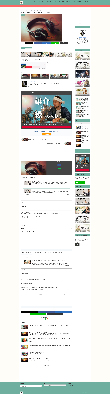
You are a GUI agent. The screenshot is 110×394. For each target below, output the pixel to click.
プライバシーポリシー (24, 254)
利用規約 (30, 254)
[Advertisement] (46, 154)
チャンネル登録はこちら (46, 126)
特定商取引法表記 (71, 387)
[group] (25, 76)
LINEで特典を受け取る (46, 134)
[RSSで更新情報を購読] (29, 86)
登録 (77, 244)
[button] (64, 43)
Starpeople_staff (31, 81)
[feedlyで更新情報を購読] (28, 86)
